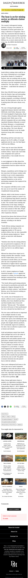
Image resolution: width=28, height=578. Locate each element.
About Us (14, 531)
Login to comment (14, 509)
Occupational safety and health (9, 422)
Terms (17, 571)
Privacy (11, 571)
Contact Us (14, 536)
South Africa (5, 413)
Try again (5, 518)
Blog (14, 541)
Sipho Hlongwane (12, 44)
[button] (16, 48)
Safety (3, 416)
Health (8, 416)
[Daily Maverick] (14, 2)
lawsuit (16, 273)
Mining (13, 416)
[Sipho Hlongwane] (3, 45)
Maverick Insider (14, 527)
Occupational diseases (7, 419)
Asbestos (20, 424)
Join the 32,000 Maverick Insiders (13, 549)
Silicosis (15, 419)
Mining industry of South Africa (9, 424)
